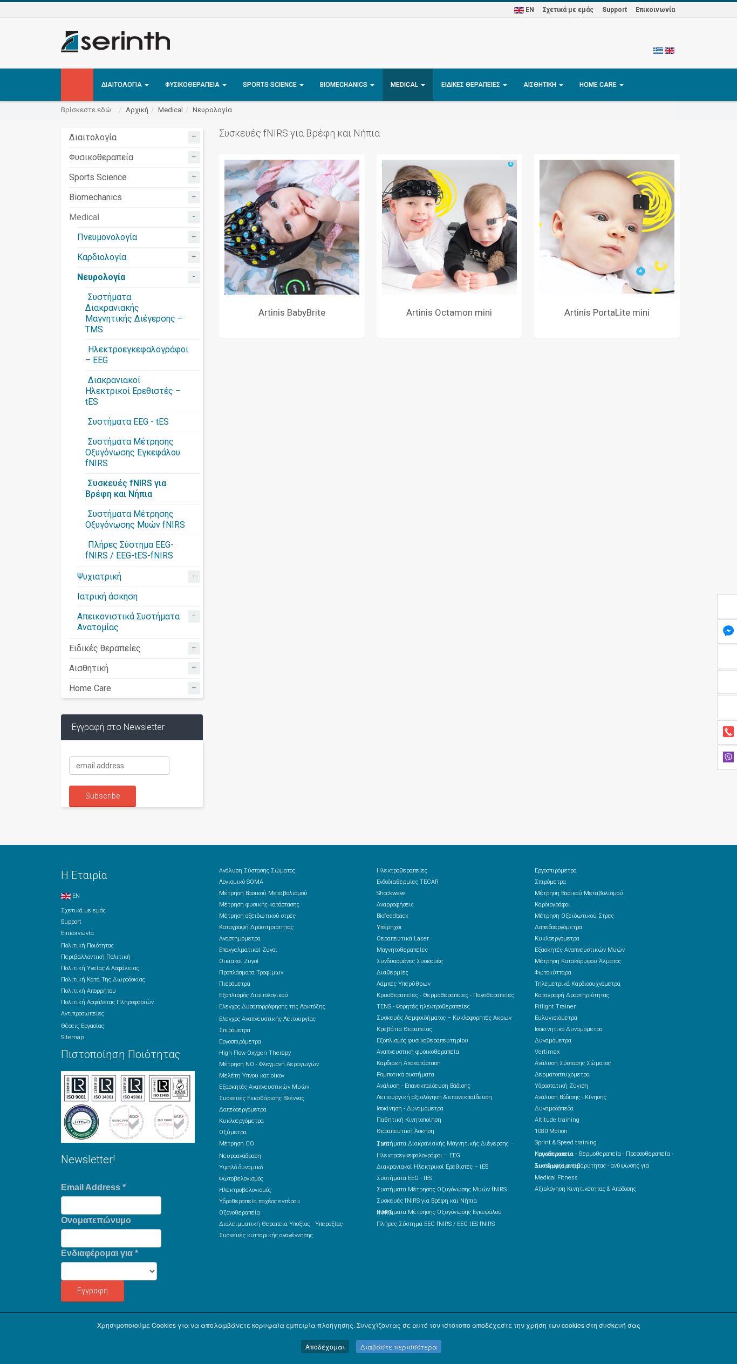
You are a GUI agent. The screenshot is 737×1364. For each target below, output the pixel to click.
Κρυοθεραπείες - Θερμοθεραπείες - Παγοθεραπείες (445, 995)
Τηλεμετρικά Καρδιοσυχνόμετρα (577, 983)
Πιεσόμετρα (234, 983)
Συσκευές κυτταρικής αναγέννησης (266, 1235)
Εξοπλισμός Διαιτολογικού (253, 995)
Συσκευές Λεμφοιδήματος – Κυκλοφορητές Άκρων (444, 1017)
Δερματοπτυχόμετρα (562, 1074)
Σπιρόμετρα (234, 1030)
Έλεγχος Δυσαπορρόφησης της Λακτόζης (272, 1006)
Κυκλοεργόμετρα (241, 1120)
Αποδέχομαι (325, 1346)
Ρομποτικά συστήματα (405, 1074)
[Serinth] (115, 41)
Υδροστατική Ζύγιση (561, 1085)
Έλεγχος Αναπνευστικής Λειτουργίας (267, 1018)
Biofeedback (392, 915)
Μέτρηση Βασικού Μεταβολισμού (263, 893)
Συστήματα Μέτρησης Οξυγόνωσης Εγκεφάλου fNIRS (132, 452)
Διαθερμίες (392, 972)
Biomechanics (344, 84)
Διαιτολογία (122, 84)
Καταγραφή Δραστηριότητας (256, 927)
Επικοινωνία (655, 9)
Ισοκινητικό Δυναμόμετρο (568, 1029)
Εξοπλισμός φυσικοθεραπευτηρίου (422, 1040)
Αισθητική (540, 84)
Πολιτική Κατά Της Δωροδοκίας (103, 979)
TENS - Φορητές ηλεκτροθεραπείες (423, 1006)
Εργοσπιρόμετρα (240, 1041)
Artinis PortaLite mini (607, 312)
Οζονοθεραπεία (239, 1212)
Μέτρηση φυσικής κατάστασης (259, 904)
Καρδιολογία (101, 257)
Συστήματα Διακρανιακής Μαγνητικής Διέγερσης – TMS (134, 313)
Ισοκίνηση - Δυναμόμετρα (410, 1108)
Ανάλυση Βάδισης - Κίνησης (570, 1097)
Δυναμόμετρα (553, 1040)
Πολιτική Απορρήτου (88, 990)
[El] (658, 50)
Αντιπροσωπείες (82, 1013)
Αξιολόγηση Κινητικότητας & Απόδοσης (585, 1188)
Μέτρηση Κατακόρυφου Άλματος (578, 961)
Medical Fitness (556, 1177)
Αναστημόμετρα (240, 938)
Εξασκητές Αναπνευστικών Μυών (264, 1086)
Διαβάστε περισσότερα (398, 1346)
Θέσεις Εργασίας (82, 1025)
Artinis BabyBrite (291, 312)
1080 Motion (551, 1131)
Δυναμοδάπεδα (554, 1108)
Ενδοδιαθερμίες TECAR (408, 881)
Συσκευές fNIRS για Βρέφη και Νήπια (125, 488)
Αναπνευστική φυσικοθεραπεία (418, 1051)
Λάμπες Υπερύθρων (404, 983)
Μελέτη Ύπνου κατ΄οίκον (251, 1075)
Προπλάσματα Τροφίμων (251, 972)
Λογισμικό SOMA (241, 881)
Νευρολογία (212, 110)
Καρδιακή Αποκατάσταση (409, 1063)
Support (614, 9)
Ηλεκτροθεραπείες (402, 870)
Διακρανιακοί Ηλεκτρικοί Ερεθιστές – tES (133, 391)
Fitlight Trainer (555, 1006)
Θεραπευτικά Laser (403, 938)
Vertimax (547, 1051)
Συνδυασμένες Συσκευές (410, 961)
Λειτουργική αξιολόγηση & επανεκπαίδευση (434, 1097)
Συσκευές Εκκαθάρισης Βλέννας (261, 1098)
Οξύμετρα (233, 1132)
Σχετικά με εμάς (568, 9)
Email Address (93, 1187)
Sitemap (72, 1037)
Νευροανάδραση (240, 1156)
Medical (405, 84)
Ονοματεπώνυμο (96, 1220)
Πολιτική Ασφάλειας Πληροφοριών (107, 1002)
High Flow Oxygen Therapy (255, 1052)
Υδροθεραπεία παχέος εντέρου (259, 1201)
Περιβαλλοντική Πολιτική (96, 956)
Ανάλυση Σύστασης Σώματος (257, 870)
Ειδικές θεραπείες (471, 84)
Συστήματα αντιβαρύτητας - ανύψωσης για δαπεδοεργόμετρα (592, 1166)
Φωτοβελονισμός (241, 1178)
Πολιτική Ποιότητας (87, 945)
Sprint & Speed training (566, 1142)
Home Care (598, 84)
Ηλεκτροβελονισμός (245, 1190)
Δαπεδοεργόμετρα (243, 1109)
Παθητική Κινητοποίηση (409, 1119)
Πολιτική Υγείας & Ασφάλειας (100, 968)
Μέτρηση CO (236, 1143)
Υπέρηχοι (389, 927)
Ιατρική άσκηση (107, 596)
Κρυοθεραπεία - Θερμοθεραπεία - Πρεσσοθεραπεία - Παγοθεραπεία (604, 1154)
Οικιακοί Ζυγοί (239, 961)
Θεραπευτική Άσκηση (405, 1131)
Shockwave (391, 893)
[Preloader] (291, 227)
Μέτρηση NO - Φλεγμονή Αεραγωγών (269, 1064)
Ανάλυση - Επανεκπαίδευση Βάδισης (423, 1085)
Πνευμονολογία (107, 237)
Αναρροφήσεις (395, 904)
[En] (669, 50)
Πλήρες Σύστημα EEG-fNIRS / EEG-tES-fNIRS (129, 550)
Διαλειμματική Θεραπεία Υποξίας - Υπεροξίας (281, 1223)
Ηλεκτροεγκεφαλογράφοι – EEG (418, 1155)
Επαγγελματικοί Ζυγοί (248, 949)
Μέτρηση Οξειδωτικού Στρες (574, 915)
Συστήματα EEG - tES (128, 422)
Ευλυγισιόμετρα (556, 1017)
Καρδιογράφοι (552, 904)
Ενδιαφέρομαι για (99, 1253)
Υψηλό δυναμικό (241, 1167)
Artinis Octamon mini (449, 312)
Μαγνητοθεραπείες (402, 949)
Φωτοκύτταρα (553, 972)
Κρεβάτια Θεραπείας (404, 1029)
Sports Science (270, 84)
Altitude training (557, 1119)
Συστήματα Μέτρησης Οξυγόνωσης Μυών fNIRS (135, 519)
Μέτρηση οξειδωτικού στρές (257, 915)
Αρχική (137, 110)
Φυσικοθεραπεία (193, 84)
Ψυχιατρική (99, 576)
